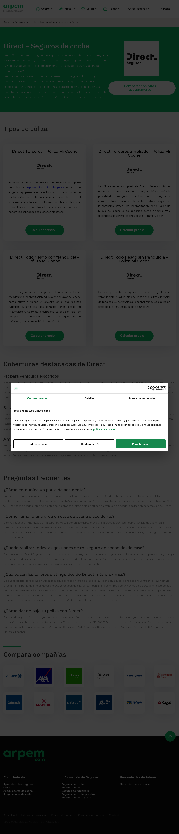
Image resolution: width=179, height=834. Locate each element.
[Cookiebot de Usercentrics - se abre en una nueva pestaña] (150, 388)
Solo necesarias (38, 443)
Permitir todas (140, 443)
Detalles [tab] (90, 398)
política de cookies (104, 429)
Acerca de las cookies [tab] (141, 398)
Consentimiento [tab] (37, 398)
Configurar (87, 443)
